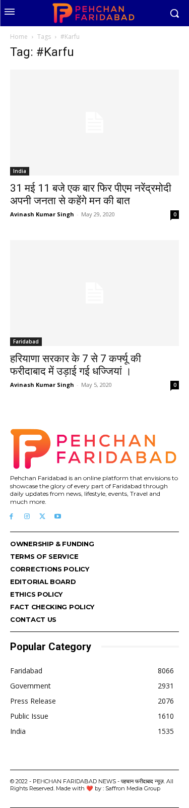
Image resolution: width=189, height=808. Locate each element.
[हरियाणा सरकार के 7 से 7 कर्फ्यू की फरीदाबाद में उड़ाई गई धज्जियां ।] (94, 293)
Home (19, 36)
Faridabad (26, 341)
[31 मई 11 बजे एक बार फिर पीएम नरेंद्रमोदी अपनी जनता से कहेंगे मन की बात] (94, 123)
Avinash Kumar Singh (42, 214)
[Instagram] (27, 516)
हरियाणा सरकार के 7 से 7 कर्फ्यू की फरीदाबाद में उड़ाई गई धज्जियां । (75, 365)
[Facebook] (11, 516)
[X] (42, 516)
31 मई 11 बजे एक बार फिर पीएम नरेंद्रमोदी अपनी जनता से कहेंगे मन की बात (90, 194)
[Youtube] (57, 516)
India (19, 171)
